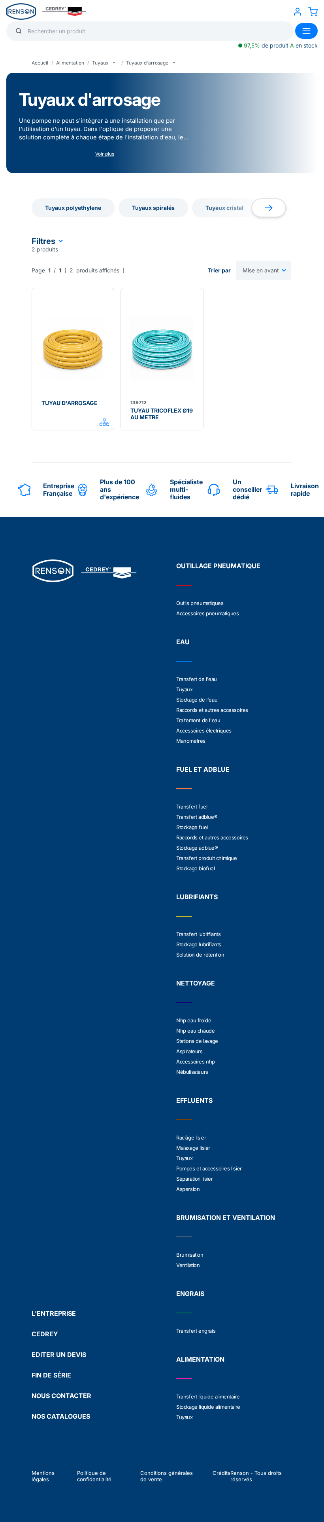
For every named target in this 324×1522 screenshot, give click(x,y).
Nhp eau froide (193, 1020)
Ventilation (188, 1265)
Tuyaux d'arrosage (147, 63)
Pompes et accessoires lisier (209, 1168)
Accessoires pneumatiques (207, 613)
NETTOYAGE (195, 983)
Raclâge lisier (191, 1137)
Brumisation (189, 1255)
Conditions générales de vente (166, 1476)
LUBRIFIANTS (197, 897)
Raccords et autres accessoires (212, 710)
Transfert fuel (191, 806)
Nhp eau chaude (195, 1030)
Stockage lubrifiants (198, 944)
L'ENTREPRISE (54, 1313)
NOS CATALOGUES (61, 1416)
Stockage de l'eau (196, 699)
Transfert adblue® (196, 817)
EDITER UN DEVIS (59, 1354)
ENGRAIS (190, 1294)
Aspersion (188, 1189)
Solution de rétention (200, 954)
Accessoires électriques (204, 730)
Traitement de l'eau (198, 720)
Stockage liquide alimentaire (208, 1407)
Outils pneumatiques (199, 603)
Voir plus (104, 154)
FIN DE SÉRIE (51, 1375)
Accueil (40, 63)
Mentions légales (43, 1476)
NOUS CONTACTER (61, 1396)
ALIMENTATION (200, 1359)
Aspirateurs (189, 1051)
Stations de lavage (197, 1041)
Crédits (221, 1473)
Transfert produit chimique (206, 858)
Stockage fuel (192, 827)
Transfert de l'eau (196, 679)
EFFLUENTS (194, 1100)
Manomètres (190, 741)
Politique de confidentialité (94, 1476)
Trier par (219, 270)
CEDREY (45, 1334)
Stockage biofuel (195, 868)
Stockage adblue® (197, 848)
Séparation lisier (194, 1179)
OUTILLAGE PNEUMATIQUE (218, 566)
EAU (183, 642)
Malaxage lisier (193, 1148)
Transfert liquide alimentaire (207, 1396)
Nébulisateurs (192, 1072)
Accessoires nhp (195, 1061)
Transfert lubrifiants (198, 934)
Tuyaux (100, 63)
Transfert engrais (195, 1331)
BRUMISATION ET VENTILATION (225, 1217)
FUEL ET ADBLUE (203, 769)
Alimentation (70, 63)
